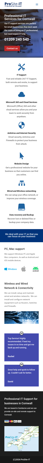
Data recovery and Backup (21, 215)
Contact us (12, 48)
